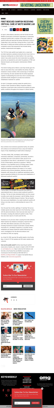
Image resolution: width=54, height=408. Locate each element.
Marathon (19, 9)
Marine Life (3, 18)
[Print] (27, 29)
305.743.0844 (27, 378)
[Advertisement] (45, 63)
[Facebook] (43, 1)
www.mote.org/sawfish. (15, 256)
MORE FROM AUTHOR (20, 309)
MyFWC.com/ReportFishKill (8, 254)
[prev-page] (2, 366)
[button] (41, 0)
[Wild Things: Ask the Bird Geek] (30, 315)
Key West (13, 9)
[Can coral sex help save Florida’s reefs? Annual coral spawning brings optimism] (30, 349)
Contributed (4, 26)
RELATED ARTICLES (6, 309)
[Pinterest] (17, 29)
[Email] (24, 29)
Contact (2, 0)
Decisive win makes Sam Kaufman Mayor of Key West (6, 356)
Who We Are (7, 0)
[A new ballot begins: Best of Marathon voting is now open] (30, 330)
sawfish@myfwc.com (8, 249)
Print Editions (46, 9)
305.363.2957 (27, 387)
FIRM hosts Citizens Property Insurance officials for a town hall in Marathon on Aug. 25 (6, 339)
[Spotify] (47, 1)
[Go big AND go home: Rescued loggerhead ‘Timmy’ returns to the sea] (18, 330)
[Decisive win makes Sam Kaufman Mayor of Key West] (6, 349)
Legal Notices (20, 0)
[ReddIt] (20, 29)
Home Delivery (14, 0)
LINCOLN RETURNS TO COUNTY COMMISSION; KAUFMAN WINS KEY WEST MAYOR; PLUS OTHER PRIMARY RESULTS (18, 359)
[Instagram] (45, 1)
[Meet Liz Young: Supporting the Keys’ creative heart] (6, 315)
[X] (50, 1)
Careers (26, 0)
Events (6, 13)
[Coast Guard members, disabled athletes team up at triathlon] (18, 315)
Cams (3, 13)
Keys (9, 9)
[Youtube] (52, 1)
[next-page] (4, 366)
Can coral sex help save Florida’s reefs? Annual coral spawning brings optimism (30, 357)
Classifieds (33, 9)
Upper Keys (26, 9)
